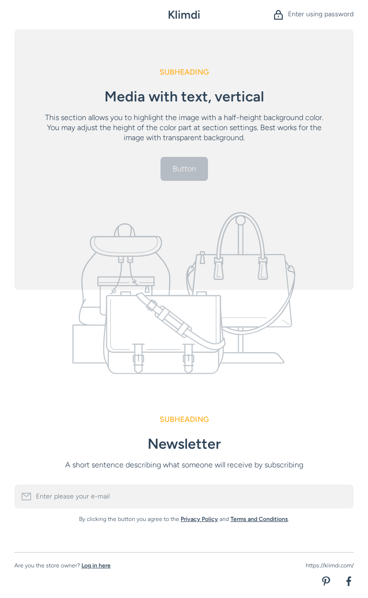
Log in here (96, 565)
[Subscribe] (342, 497)
